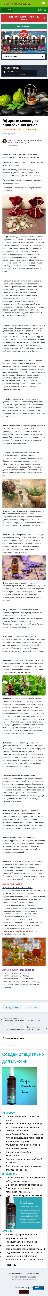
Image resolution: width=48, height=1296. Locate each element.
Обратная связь (16, 1274)
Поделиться (13, 1007)
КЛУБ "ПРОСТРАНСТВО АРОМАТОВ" (25, 43)
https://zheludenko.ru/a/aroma (17, 887)
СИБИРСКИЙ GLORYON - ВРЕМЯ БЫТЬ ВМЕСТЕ (24, 18)
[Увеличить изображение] (24, 567)
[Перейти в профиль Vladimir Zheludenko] (4, 141)
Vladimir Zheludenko (27, 140)
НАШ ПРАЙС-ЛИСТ (24, 26)
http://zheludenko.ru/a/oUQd (13, 934)
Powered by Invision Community (24, 1280)
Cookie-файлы (32, 1274)
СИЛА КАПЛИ (11, 68)
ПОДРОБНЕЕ (13, 1265)
